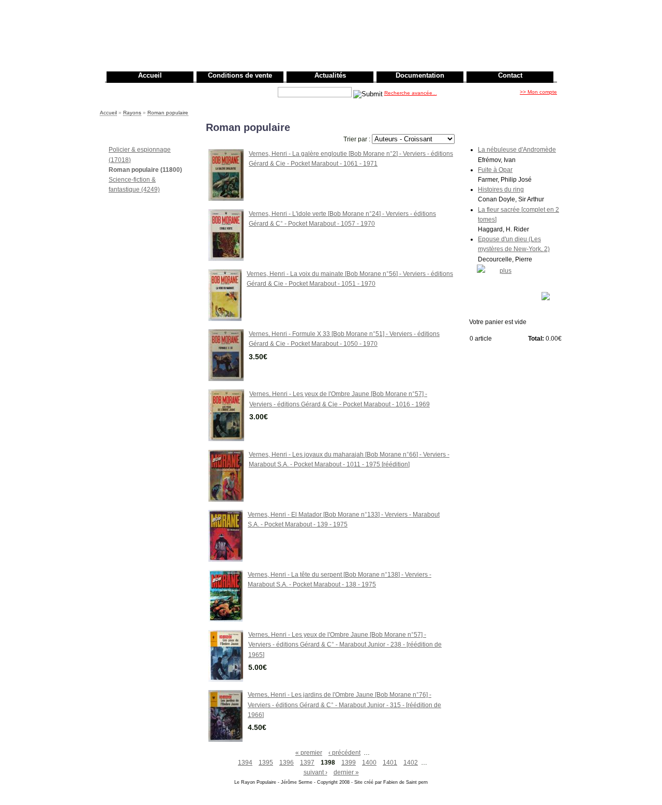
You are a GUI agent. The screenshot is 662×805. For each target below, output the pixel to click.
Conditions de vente (240, 75)
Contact (510, 75)
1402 (410, 762)
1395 (266, 762)
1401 (390, 762)
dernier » (346, 772)
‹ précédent (344, 752)
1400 (369, 762)
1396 (286, 762)
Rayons (132, 112)
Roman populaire (167, 112)
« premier (308, 752)
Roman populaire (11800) (145, 169)
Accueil (150, 75)
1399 (348, 762)
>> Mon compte (538, 92)
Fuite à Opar (495, 169)
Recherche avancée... (410, 93)
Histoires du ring (501, 189)
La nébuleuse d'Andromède (517, 149)
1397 (307, 762)
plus (505, 270)
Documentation (420, 75)
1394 (245, 762)
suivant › (315, 772)
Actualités (330, 75)
